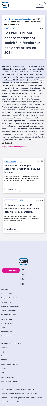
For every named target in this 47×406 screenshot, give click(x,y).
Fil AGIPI (4, 360)
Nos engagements (7, 323)
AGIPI (3, 327)
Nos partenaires (6, 332)
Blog (2, 352)
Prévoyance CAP (6, 294)
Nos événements (6, 336)
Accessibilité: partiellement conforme (22, 398)
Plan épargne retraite (8, 310)
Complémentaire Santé (9, 298)
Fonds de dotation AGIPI (9, 381)
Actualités (4, 348)
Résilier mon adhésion (14, 402)
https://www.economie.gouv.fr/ (14, 146)
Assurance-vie (6, 302)
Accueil (7, 19)
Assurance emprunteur (9, 314)
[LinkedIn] (22, 274)
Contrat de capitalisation (10, 306)
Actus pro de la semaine (21, 19)
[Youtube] (22, 270)
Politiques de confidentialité (19, 394)
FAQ (2, 372)
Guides (3, 356)
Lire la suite (11, 189)
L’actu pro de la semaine (9, 364)
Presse (3, 368)
